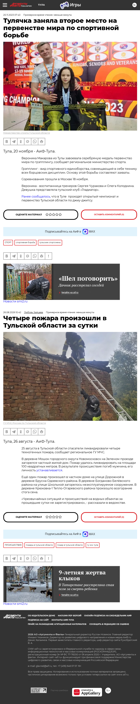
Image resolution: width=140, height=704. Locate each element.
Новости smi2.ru (15, 301)
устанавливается (49, 470)
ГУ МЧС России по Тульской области (24, 423)
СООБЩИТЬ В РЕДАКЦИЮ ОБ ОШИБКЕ (109, 624)
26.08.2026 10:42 (12, 312)
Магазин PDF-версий (69, 615)
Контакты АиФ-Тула (63, 620)
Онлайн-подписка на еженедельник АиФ (108, 615)
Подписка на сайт (38, 620)
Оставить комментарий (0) (109, 214)
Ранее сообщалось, (36, 196)
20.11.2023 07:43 (11, 14)
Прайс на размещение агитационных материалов (57, 624)
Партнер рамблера (59, 690)
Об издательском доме (41, 615)
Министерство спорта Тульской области (26, 132)
